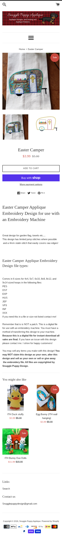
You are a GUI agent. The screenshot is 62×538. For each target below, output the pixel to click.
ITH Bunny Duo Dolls (16, 458)
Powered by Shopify (50, 521)
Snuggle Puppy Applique (30, 521)
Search (6, 488)
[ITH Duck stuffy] (15, 398)
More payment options (31, 184)
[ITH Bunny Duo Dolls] (15, 442)
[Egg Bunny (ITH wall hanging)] (46, 398)
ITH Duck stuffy (15, 414)
